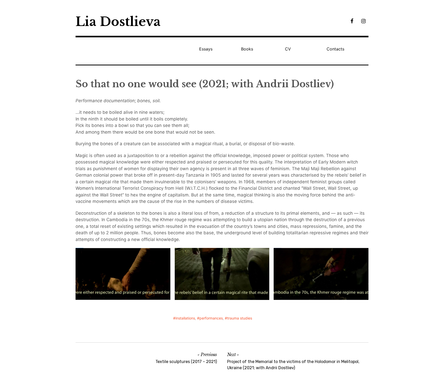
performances (211, 318)
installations (185, 318)
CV (288, 48)
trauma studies (239, 318)
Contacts (335, 48)
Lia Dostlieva (118, 21)
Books (247, 48)
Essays (205, 48)
